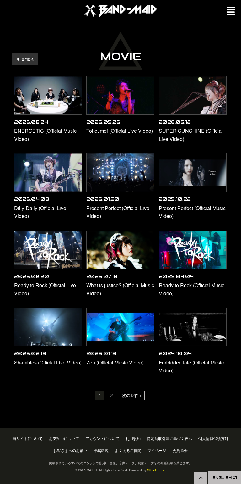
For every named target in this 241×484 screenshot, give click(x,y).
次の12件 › (131, 395)
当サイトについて (28, 438)
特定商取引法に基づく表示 (169, 438)
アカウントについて (102, 438)
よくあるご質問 (128, 450)
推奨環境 (101, 450)
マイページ (156, 450)
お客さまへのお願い (70, 450)
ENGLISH (222, 477)
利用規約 (133, 438)
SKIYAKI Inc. (156, 470)
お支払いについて (64, 438)
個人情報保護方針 (213, 438)
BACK (27, 59)
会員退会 (180, 450)
